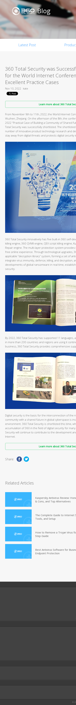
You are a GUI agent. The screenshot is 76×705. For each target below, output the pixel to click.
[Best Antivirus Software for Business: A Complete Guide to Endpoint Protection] (18, 551)
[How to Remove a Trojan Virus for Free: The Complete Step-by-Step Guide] (18, 534)
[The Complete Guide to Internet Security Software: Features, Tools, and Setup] (18, 516)
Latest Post (27, 45)
